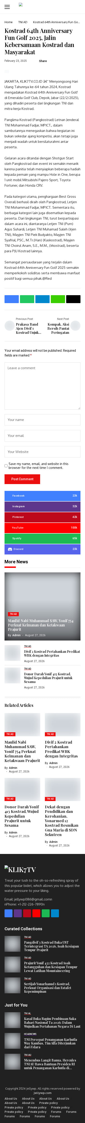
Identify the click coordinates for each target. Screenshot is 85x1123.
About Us (11, 1098)
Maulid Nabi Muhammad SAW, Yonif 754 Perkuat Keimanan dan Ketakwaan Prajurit (40, 625)
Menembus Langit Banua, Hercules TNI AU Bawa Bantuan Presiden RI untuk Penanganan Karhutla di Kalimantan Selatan (50, 1064)
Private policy (48, 1103)
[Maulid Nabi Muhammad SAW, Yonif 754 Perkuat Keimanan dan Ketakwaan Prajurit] (42, 606)
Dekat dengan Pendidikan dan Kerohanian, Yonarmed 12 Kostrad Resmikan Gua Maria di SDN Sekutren (61, 820)
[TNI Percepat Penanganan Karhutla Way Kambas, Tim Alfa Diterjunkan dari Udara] (12, 1041)
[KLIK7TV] (28, 869)
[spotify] (46, 913)
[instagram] (18, 913)
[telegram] (55, 913)
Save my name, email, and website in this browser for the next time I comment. (38, 466)
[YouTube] (36, 913)
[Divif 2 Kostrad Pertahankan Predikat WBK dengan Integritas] (12, 653)
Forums (56, 1111)
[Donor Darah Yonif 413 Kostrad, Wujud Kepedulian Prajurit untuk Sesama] (12, 675)
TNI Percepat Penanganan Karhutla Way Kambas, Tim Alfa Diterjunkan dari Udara (50, 1043)
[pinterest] (27, 913)
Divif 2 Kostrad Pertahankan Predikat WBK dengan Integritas (52, 654)
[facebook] (8, 913)
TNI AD (22, 22)
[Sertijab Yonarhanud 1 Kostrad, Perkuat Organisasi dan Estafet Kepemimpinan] (12, 985)
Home (9, 22)
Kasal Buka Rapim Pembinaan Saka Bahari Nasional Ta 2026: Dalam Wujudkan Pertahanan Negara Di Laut (52, 1022)
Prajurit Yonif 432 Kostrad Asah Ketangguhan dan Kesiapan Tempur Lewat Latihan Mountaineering (51, 967)
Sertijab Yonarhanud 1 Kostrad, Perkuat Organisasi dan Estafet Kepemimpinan (47, 988)
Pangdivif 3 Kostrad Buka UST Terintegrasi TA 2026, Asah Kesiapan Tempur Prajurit (51, 946)
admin (16, 635)
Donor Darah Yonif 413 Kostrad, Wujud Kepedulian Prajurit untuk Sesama (48, 678)
